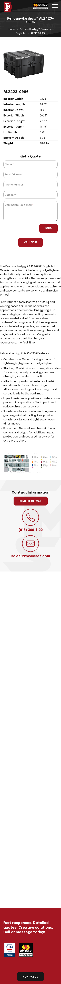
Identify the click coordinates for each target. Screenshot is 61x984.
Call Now (30, 242)
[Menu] (55, 5)
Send (48, 228)
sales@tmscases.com (30, 556)
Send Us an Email (30, 501)
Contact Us (30, 977)
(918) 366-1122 (30, 530)
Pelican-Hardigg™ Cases (34, 29)
